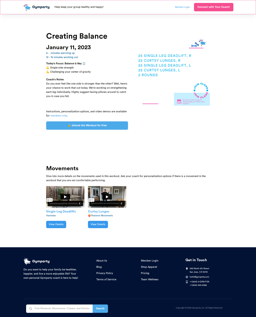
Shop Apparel (149, 267)
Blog (99, 267)
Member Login (149, 260)
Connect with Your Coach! (213, 7)
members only (58, 115)
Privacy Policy (104, 273)
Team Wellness (149, 279)
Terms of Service (106, 279)
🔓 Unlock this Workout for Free (87, 125)
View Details (56, 224)
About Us (101, 260)
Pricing (145, 273)
